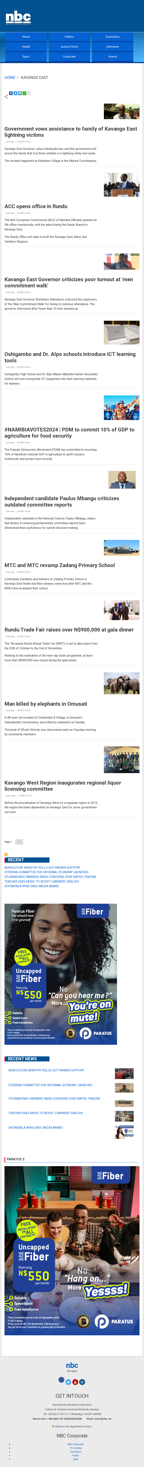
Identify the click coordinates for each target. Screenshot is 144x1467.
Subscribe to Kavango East (6, 854)
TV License (76, 1448)
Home (26, 36)
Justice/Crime (69, 46)
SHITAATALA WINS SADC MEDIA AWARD (31, 886)
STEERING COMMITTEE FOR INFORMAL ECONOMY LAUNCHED (46, 872)
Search (112, 56)
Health (26, 46)
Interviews (112, 46)
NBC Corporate (76, 1444)
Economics (113, 36)
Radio (76, 1455)
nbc (72, 1365)
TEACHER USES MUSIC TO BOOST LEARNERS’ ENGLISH (41, 881)
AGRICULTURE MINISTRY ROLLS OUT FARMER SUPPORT (42, 867)
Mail (76, 1459)
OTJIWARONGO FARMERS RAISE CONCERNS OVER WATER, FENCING (50, 877)
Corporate (69, 56)
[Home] (18, 17)
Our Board (75, 1451)
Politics (69, 36)
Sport (26, 56)
